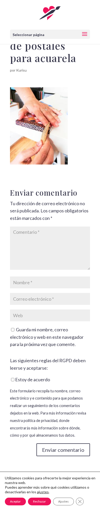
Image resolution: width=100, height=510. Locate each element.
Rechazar (39, 501)
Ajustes (63, 501)
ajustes (43, 492)
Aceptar (15, 501)
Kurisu (21, 70)
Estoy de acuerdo (32, 379)
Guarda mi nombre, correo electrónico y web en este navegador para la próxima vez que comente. (47, 337)
